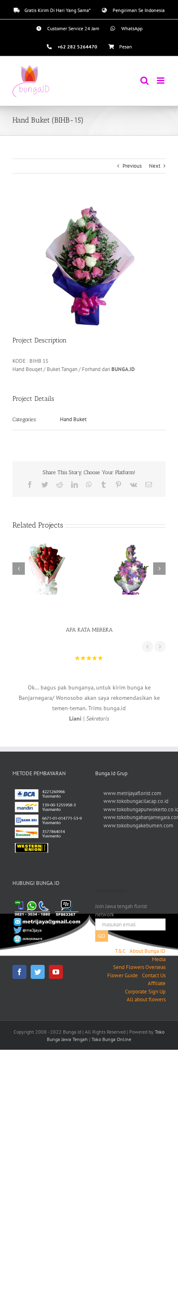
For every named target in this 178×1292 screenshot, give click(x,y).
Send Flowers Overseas (139, 967)
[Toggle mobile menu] (161, 80)
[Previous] (18, 568)
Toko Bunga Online (111, 1039)
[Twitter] (38, 972)
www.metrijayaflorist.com (132, 793)
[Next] (159, 568)
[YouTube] (56, 972)
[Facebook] (19, 972)
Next (154, 165)
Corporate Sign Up (145, 991)
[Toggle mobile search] (144, 80)
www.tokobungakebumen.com (138, 825)
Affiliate (157, 983)
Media (159, 959)
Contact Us (154, 975)
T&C (120, 951)
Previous (132, 165)
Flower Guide (122, 975)
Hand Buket (73, 419)
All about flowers (146, 999)
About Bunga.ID (148, 951)
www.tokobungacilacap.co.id (135, 801)
